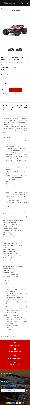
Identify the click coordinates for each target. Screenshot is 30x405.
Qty (2, 90)
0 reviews (10, 62)
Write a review (19, 62)
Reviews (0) (14, 100)
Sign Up (27, 390)
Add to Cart (15, 90)
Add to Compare (21, 94)
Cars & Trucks (11, 336)
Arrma (6, 65)
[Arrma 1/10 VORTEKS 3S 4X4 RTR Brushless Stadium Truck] (15, 30)
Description (5, 100)
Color (3, 77)
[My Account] (25, 3)
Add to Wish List (7, 94)
